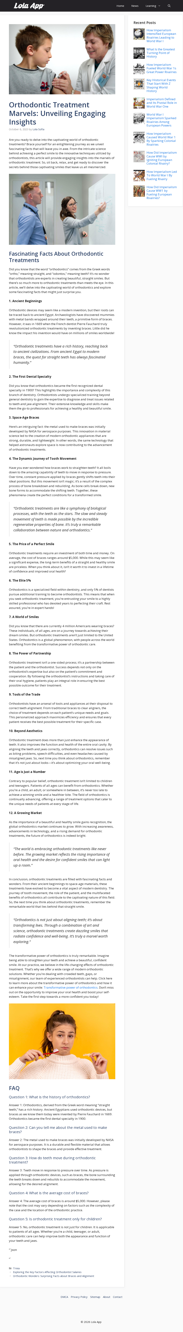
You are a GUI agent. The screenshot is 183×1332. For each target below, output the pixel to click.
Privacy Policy (79, 1297)
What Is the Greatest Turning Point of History (161, 53)
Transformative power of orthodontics (71, 987)
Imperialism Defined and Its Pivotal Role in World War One (162, 102)
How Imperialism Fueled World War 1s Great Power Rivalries (162, 68)
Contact (117, 1297)
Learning (151, 6)
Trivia (16, 1268)
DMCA (64, 1297)
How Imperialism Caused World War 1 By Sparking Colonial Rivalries (161, 139)
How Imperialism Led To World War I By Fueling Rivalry (162, 175)
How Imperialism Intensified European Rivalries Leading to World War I (161, 35)
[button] (169, 6)
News (135, 6)
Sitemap (95, 1297)
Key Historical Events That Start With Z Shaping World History (161, 85)
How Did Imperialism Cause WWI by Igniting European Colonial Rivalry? (162, 157)
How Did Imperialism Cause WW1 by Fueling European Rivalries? (162, 192)
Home (120, 6)
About (106, 1297)
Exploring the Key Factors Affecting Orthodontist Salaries (47, 1272)
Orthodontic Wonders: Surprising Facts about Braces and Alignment (53, 1276)
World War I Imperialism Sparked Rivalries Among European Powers (161, 119)
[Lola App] (29, 6)
